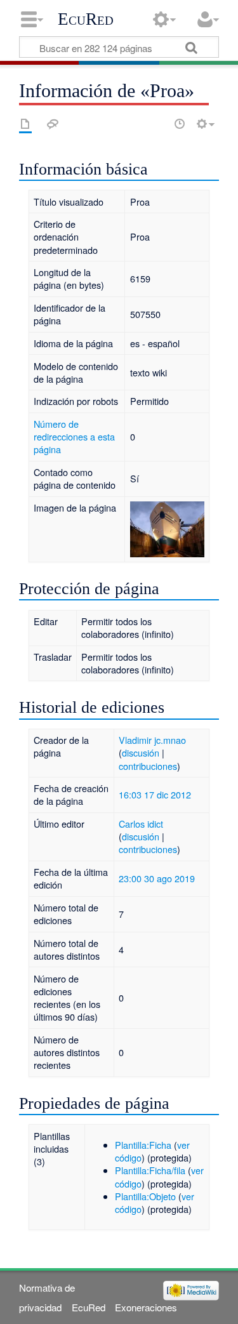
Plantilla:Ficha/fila (150, 1170)
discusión (140, 752)
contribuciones (148, 765)
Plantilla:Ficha (143, 1144)
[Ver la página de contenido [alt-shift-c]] (25, 123)
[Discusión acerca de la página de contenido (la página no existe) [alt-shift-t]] (52, 123)
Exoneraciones (146, 1307)
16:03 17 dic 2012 (155, 794)
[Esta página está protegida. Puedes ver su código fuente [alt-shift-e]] (157, 123)
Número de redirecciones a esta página (74, 436)
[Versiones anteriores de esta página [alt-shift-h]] (179, 123)
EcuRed (86, 19)
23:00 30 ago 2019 (157, 878)
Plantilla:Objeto (145, 1196)
